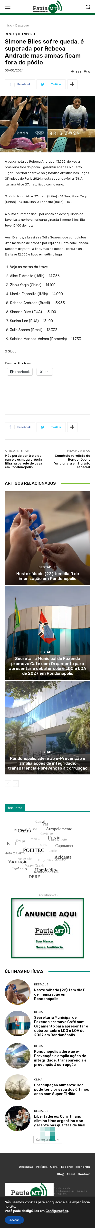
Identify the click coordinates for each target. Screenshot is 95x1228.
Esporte (29, 34)
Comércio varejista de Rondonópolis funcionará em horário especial (71, 461)
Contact (84, 1174)
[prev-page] (8, 784)
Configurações (57, 1211)
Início (8, 25)
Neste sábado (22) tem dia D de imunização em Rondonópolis (47, 576)
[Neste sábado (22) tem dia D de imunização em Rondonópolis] (47, 538)
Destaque (22, 25)
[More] (72, 84)
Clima (38, 1079)
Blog (60, 1174)
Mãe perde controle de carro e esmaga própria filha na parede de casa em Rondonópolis (23, 461)
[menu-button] (7, 6)
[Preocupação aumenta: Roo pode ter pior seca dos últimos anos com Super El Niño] (17, 1087)
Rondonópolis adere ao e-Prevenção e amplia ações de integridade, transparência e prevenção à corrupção (47, 763)
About (71, 1174)
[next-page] (16, 784)
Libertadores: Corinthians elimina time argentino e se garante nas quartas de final (59, 1120)
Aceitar (14, 1220)
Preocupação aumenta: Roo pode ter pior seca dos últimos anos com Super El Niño (61, 1089)
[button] (88, 6)
